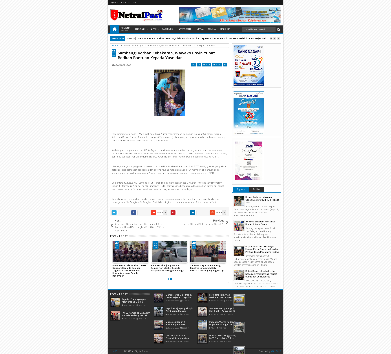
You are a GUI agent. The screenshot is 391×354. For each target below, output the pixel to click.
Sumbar (125, 29)
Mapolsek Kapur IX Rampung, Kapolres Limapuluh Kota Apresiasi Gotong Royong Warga (207, 268)
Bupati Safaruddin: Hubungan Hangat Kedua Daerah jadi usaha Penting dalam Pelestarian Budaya (262, 249)
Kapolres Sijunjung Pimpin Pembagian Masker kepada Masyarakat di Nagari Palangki (167, 268)
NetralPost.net (117, 351)
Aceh (154, 29)
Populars (241, 189)
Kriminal (212, 29)
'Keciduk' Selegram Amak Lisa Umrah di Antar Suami (260, 223)
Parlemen (167, 29)
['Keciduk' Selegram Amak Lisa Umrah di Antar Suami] (239, 226)
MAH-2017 (276, 351)
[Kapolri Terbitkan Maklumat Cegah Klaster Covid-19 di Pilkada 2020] (239, 201)
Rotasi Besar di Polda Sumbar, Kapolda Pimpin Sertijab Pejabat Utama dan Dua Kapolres (261, 274)
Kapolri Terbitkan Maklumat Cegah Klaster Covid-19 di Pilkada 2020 (262, 200)
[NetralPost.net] (114, 29)
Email (218, 64)
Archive (256, 189)
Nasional (140, 29)
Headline (225, 29)
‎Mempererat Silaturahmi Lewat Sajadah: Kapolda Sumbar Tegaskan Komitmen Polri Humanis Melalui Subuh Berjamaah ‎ (202, 38)
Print (207, 64)
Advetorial (185, 29)
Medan (200, 29)
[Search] (278, 29)
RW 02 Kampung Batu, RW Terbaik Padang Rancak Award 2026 (136, 315)
